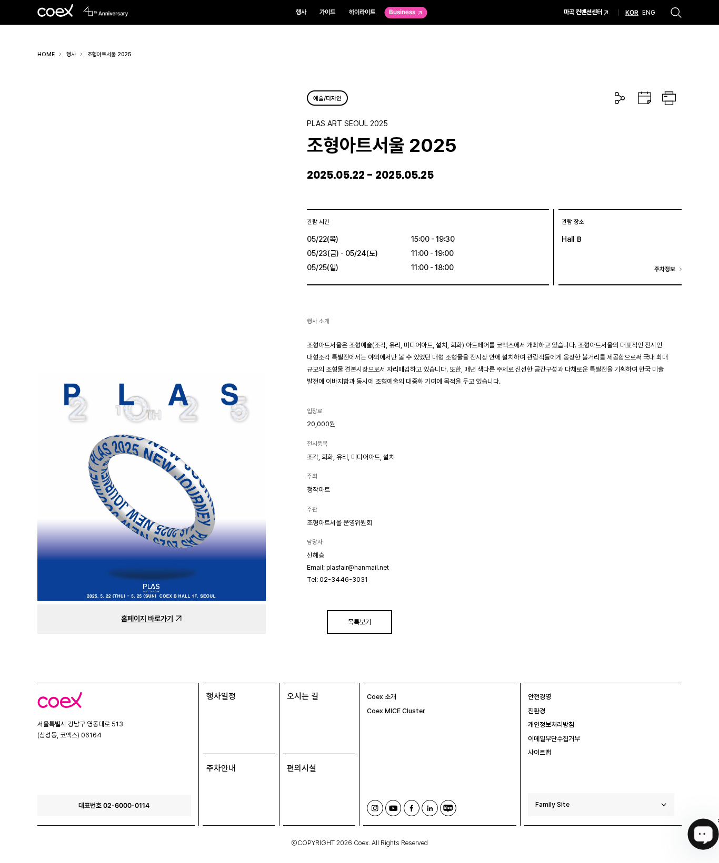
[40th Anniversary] (106, 11)
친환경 (536, 711)
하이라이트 (362, 11)
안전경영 (539, 697)
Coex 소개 (381, 697)
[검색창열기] (676, 12)
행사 (301, 11)
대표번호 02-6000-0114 (113, 805)
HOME (46, 54)
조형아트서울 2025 (109, 54)
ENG (648, 12)
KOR (631, 12)
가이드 (327, 11)
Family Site (552, 804)
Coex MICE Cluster (396, 711)
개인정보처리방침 (551, 724)
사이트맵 (539, 752)
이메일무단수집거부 (554, 739)
